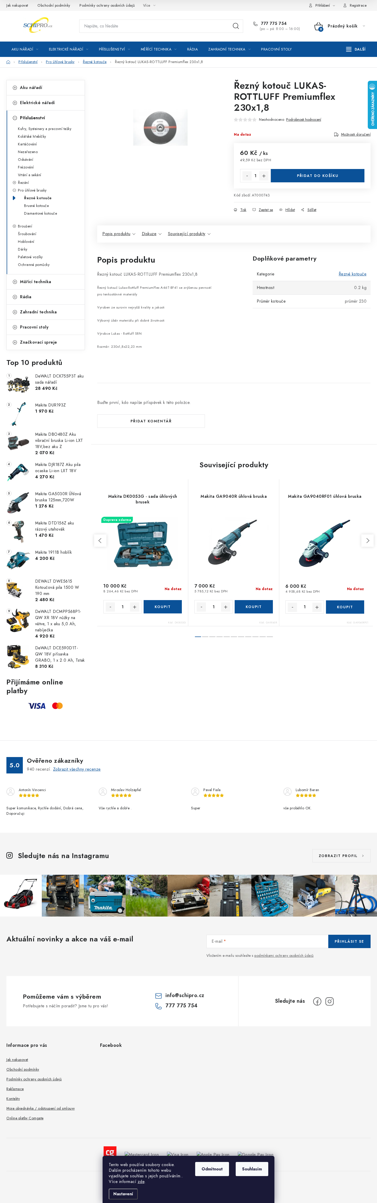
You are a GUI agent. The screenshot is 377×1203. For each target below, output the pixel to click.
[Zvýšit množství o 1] (264, 176)
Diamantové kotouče (40, 213)
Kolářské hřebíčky (32, 136)
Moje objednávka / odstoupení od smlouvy (40, 1108)
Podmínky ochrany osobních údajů (107, 5)
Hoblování (26, 241)
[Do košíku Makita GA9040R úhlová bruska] (254, 606)
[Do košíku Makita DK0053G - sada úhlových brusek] (163, 606)
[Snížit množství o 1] (247, 176)
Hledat (236, 26)
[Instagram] (329, 1001)
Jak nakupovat (17, 5)
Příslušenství (32, 118)
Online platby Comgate (25, 1118)
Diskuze (149, 234)
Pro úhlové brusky (32, 190)
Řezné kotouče (38, 198)
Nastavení (123, 1194)
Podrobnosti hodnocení (303, 119)
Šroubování (27, 233)
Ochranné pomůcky (33, 264)
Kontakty (13, 1098)
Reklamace (15, 1088)
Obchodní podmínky (53, 5)
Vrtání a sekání (29, 174)
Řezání (23, 182)
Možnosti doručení (356, 134)
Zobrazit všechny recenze (77, 769)
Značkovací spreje (38, 342)
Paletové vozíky (30, 257)
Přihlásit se (349, 941)
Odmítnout (212, 1169)
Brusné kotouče (36, 205)
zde (141, 1182)
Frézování (26, 167)
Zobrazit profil (338, 855)
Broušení (25, 226)
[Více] (356, 49)
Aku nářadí (31, 88)
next (367, 540)
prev (100, 540)
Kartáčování (27, 144)
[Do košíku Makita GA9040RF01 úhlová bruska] (345, 607)
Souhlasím (252, 1169)
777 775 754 (273, 23)
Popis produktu (116, 234)
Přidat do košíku (318, 175)
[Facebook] (317, 1001)
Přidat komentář (151, 421)
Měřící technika (35, 282)
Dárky (22, 249)
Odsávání (25, 159)
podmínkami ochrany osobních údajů (284, 955)
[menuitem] (25, 49)
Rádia (26, 297)
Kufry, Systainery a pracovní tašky (44, 128)
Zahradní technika (38, 312)
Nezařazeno (28, 151)
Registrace (358, 5)
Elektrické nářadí (37, 103)
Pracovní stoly (34, 327)
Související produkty (186, 234)
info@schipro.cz (184, 995)
